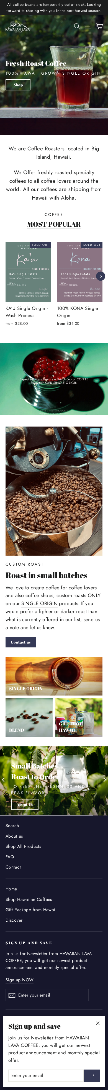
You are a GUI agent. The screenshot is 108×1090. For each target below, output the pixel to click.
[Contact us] (54, 491)
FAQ (10, 857)
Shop (18, 84)
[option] (76, 288)
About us (14, 836)
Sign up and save (29, 942)
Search (12, 825)
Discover (14, 920)
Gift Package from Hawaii (31, 909)
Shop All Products (23, 846)
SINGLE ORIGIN (39, 603)
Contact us (20, 642)
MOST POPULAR (54, 224)
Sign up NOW (20, 980)
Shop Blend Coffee (33, 804)
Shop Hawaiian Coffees (29, 899)
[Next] (100, 276)
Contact (13, 867)
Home (11, 889)
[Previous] (6, 276)
